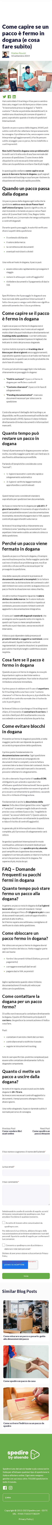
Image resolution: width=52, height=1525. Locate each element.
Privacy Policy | (26, 1519)
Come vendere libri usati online (12, 1132)
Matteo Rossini (18, 53)
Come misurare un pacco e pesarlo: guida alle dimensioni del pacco (24, 1337)
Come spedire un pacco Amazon (41, 1132)
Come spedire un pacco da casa (19, 1381)
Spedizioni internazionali (14, 19)
